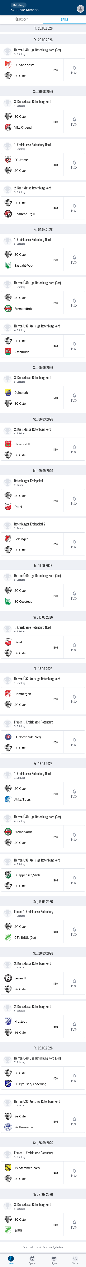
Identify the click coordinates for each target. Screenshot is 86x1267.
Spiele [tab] (64, 19)
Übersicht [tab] (21, 19)
